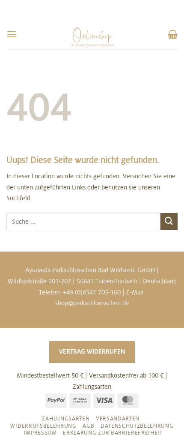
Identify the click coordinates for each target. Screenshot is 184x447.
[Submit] (169, 221)
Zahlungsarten (65, 418)
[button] (11, 34)
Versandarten (117, 418)
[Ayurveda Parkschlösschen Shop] (92, 37)
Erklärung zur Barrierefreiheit (112, 432)
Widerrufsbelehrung (43, 426)
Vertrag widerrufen (92, 351)
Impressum (40, 432)
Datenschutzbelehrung (137, 426)
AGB (88, 426)
